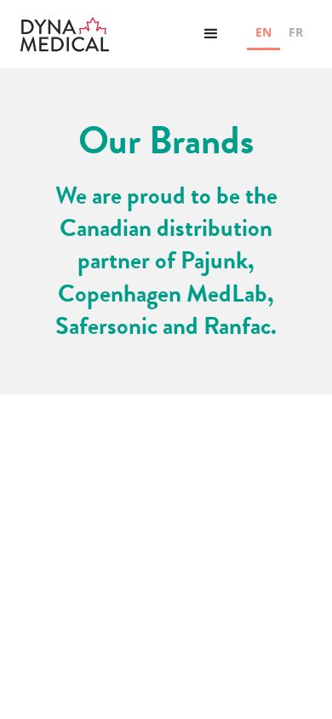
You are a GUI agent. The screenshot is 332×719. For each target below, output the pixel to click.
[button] (211, 34)
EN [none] (263, 32)
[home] (64, 34)
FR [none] (296, 32)
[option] (296, 34)
